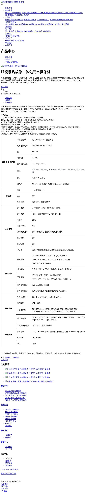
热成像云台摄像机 (12, 357)
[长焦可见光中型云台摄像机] (17, 373)
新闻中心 (8, 38)
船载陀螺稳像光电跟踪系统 (32, 13)
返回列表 (4, 360)
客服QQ (8, 461)
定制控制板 (46, 31)
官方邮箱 (8, 465)
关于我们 (8, 34)
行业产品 (8, 27)
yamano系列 (39, 24)
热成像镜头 (19, 31)
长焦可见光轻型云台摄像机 (39, 369)
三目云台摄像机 (43, 20)
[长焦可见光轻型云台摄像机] (17, 369)
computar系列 (20, 24)
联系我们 (16, 36)
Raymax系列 (30, 24)
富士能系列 (9, 24)
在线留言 (8, 45)
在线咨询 (4, 87)
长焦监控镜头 (10, 22)
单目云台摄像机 (56, 20)
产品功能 (8, 98)
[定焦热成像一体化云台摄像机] (18, 381)
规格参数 (8, 100)
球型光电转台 (67, 20)
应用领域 (8, 102)
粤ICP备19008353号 (8, 474)
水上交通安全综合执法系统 (54, 13)
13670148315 (6, 470)
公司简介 (8, 36)
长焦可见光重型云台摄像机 (39, 377)
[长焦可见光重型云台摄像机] (17, 377)
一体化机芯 (37, 31)
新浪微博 (8, 463)
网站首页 (8, 8)
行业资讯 (20, 41)
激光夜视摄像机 (30, 20)
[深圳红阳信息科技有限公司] (42, 2)
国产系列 (65, 24)
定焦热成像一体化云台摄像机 (42, 381)
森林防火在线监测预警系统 (18, 15)
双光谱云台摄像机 (16, 20)
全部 (7, 20)
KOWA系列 (56, 24)
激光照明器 (9, 31)
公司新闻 (12, 41)
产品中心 (8, 17)
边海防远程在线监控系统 (15, 398)
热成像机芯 (28, 31)
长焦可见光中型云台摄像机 (39, 373)
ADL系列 (48, 24)
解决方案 (8, 10)
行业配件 (8, 29)
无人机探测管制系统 (13, 13)
